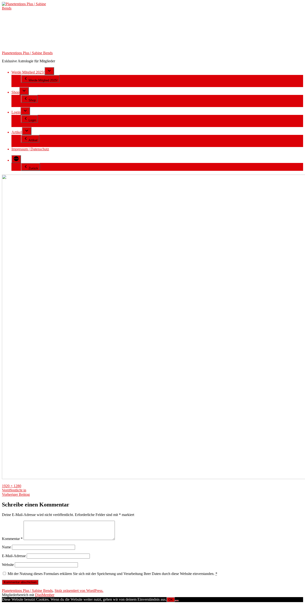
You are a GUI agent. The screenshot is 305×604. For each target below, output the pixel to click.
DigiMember (44, 595)
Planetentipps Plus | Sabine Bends (27, 53)
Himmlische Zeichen (36, 105)
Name (6, 547)
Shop (15, 92)
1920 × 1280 (11, 486)
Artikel (16, 132)
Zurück (33, 168)
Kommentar (12, 539)
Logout (26, 125)
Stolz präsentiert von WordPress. (79, 591)
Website (8, 565)
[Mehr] (16, 159)
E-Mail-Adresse (14, 556)
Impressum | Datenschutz (30, 149)
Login (15, 112)
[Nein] (177, 600)
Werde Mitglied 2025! (28, 72)
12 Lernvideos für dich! (38, 85)
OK (170, 599)
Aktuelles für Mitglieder (39, 145)
